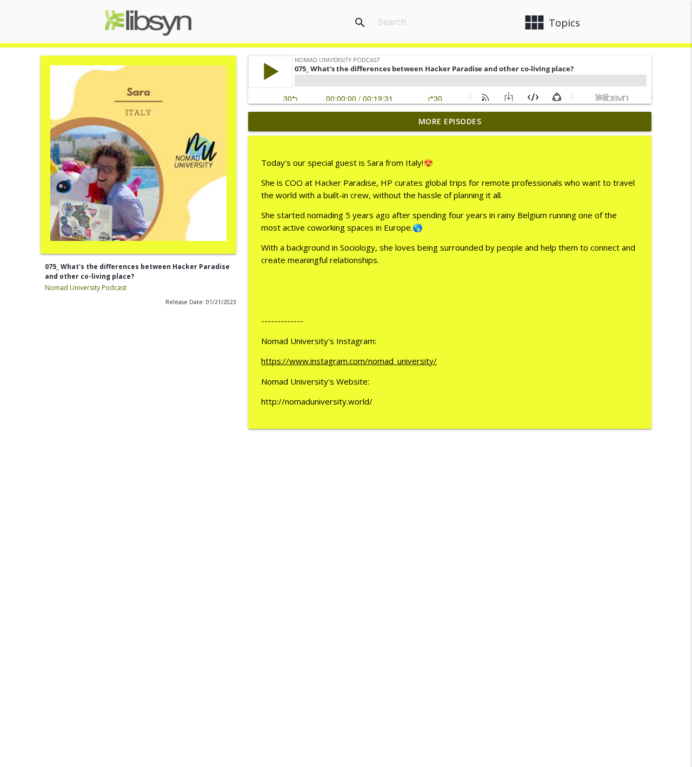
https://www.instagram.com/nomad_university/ (349, 360)
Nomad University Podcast (86, 287)
